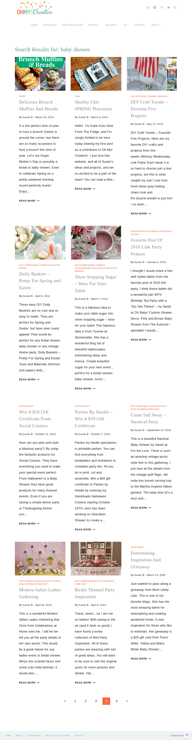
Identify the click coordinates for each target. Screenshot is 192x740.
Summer (142, 409)
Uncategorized (26, 406)
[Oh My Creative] (34, 7)
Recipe (22, 96)
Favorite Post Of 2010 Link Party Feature (146, 247)
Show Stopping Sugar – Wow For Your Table (96, 283)
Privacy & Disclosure (57, 736)
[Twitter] (168, 7)
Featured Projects (140, 96)
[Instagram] (147, 7)
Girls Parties (54, 581)
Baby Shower (25, 265)
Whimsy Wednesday (160, 96)
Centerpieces (39, 581)
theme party (154, 409)
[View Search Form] (175, 7)
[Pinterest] (155, 7)
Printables (50, 25)
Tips (114, 268)
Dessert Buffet (138, 231)
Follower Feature (156, 231)
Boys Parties (151, 406)
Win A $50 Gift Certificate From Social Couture (35, 418)
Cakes (102, 581)
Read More (29, 200)
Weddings (79, 271)
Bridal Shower (40, 265)
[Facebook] (161, 7)
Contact (79, 736)
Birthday (93, 581)
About (19, 736)
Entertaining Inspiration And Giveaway (146, 559)
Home (34, 25)
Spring (23, 268)
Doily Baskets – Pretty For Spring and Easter (40, 280)
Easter (57, 265)
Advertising (34, 736)
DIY (50, 265)
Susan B (28, 117)
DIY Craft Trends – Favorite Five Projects (149, 108)
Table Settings (104, 268)
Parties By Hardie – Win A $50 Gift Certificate (94, 418)
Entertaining (81, 268)
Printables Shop (72, 25)
